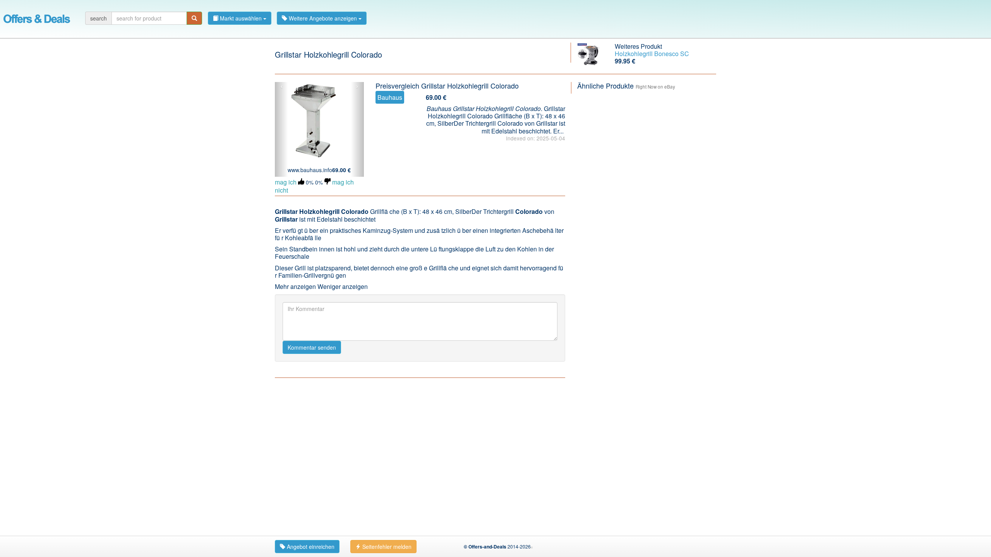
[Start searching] (194, 18)
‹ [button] (281, 86)
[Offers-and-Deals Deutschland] (36, 17)
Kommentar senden (312, 347)
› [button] (357, 86)
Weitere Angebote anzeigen (322, 18)
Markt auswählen (240, 18)
